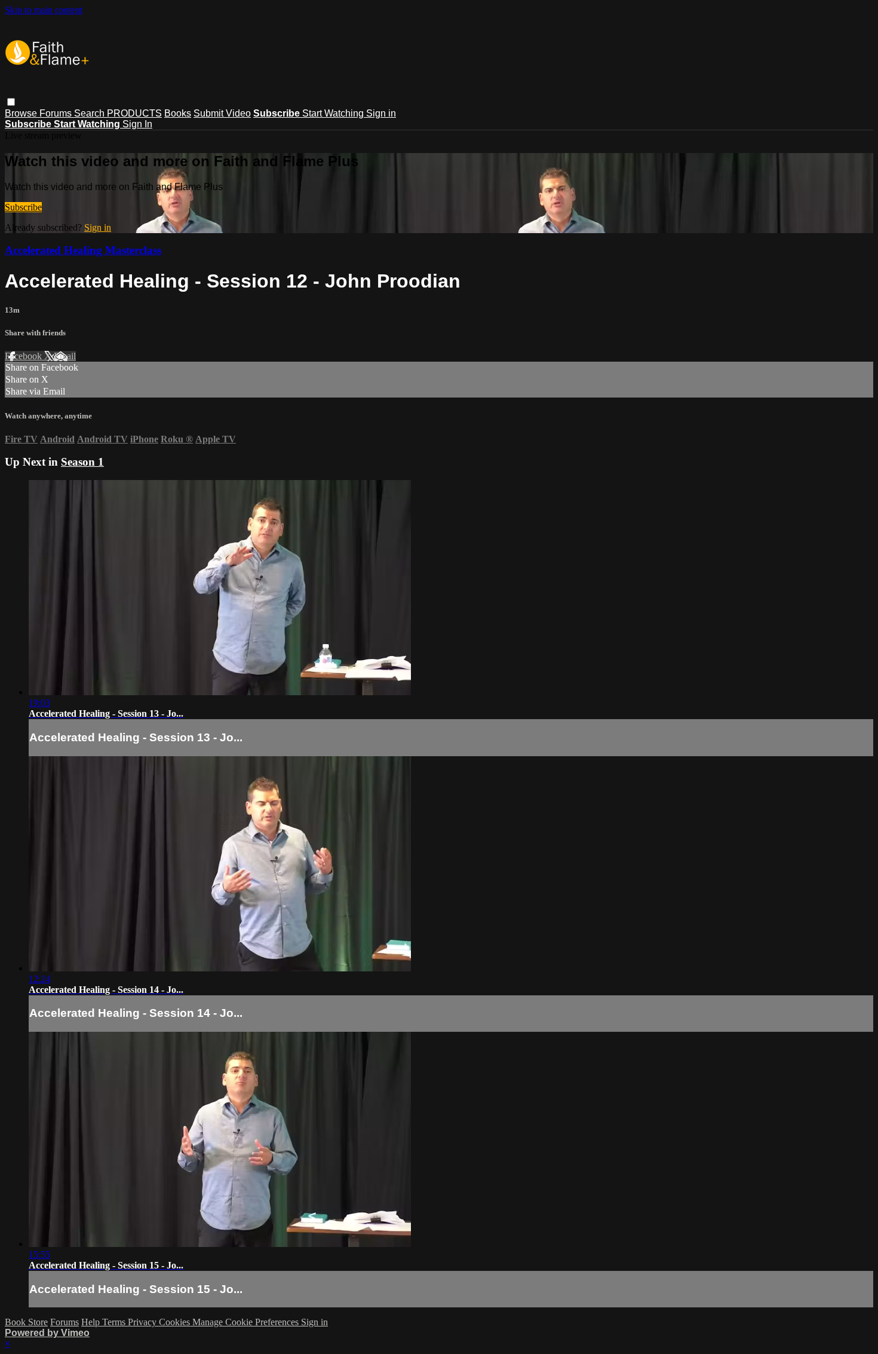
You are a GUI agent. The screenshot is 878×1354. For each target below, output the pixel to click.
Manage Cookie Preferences (246, 1322)
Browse (22, 113)
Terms (115, 1322)
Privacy (143, 1322)
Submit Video (222, 113)
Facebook (24, 356)
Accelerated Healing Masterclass (83, 250)
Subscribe (23, 207)
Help (91, 1322)
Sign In (137, 124)
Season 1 (82, 462)
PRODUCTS (134, 113)
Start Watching (334, 113)
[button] (11, 102)
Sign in (381, 113)
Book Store (26, 1322)
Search (90, 113)
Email (65, 356)
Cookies (175, 1322)
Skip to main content (43, 10)
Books (177, 113)
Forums (56, 113)
